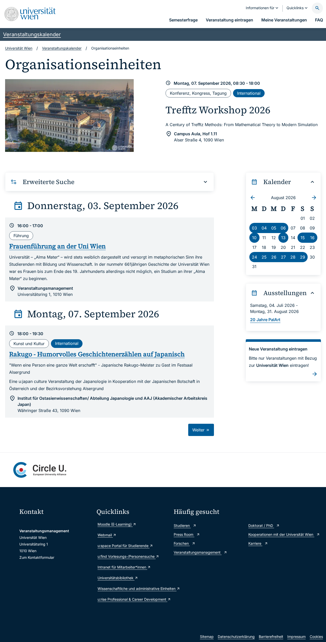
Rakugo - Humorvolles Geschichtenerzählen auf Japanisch (97, 354)
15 (303, 237)
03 (254, 228)
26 (273, 257)
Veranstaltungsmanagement (198, 552)
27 (283, 257)
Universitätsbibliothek (116, 578)
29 (302, 257)
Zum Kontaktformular (36, 557)
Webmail (105, 535)
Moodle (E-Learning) (115, 524)
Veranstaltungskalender (32, 34)
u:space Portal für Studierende (124, 545)
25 (264, 257)
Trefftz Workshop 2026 (218, 110)
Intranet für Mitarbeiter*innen (122, 567)
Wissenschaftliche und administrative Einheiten (133, 588)
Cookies (316, 636)
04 (264, 228)
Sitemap (207, 636)
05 (273, 228)
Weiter (199, 429)
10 (254, 237)
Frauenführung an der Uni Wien (57, 246)
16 (312, 237)
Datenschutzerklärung (236, 636)
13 (283, 237)
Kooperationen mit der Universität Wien (281, 534)
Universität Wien (18, 48)
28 (292, 257)
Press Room (184, 534)
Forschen (182, 543)
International (249, 93)
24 (254, 257)
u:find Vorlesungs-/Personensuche (127, 556)
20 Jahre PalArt (265, 319)
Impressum (296, 636)
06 (283, 228)
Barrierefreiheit (271, 636)
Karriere (255, 543)
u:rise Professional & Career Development (132, 599)
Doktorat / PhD (261, 525)
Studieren (182, 525)
